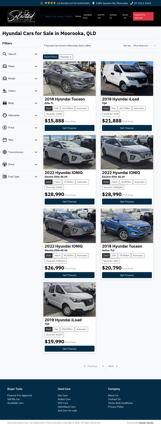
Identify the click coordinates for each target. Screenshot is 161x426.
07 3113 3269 (142, 3)
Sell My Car (101, 16)
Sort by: (127, 45)
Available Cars (87, 16)
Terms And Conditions (120, 402)
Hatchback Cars (67, 406)
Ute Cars (63, 395)
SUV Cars (63, 402)
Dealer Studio (146, 423)
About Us (125, 16)
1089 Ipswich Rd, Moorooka (112, 3)
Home (78, 16)
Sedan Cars (64, 399)
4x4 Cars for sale (67, 410)
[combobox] (56, 16)
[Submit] (41, 16)
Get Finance (69, 128)
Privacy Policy (116, 406)
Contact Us (113, 16)
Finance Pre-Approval (140, 16)
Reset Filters (50, 56)
